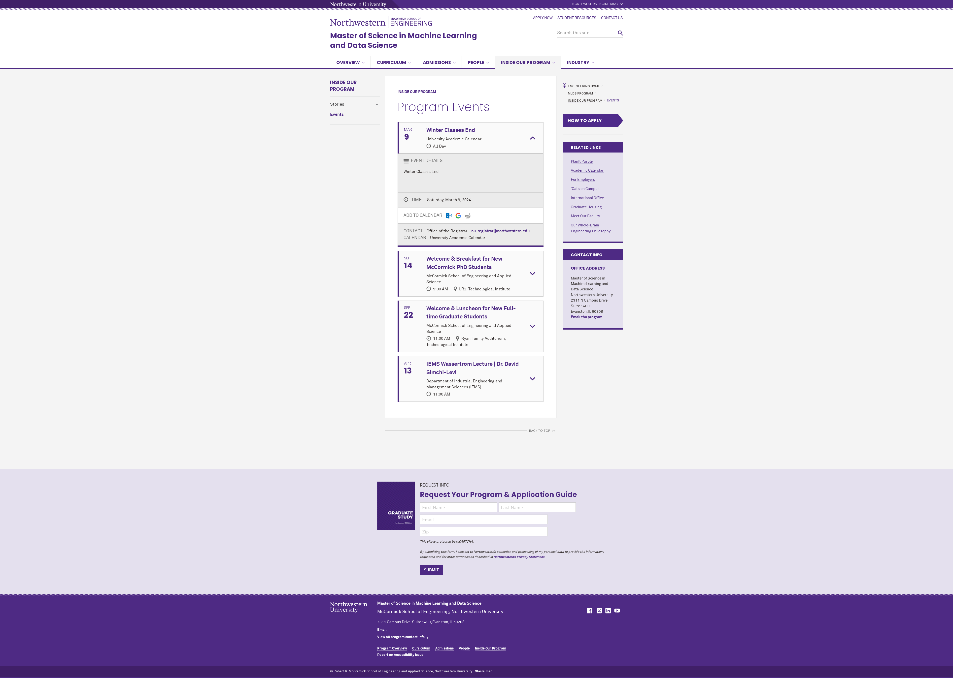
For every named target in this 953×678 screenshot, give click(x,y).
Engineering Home (584, 86)
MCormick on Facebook (589, 611)
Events (337, 115)
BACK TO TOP (539, 431)
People (476, 62)
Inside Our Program (525, 62)
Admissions (437, 62)
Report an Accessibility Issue (400, 655)
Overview (348, 62)
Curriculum (391, 62)
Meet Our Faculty (585, 216)
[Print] (468, 215)
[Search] (620, 33)
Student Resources (576, 18)
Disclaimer (483, 671)
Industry (578, 62)
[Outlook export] (449, 215)
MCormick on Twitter (598, 611)
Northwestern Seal (353, 615)
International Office (587, 198)
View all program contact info (401, 637)
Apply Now (543, 18)
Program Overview (392, 648)
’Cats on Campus (585, 189)
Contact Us (612, 18)
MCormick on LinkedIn (608, 611)
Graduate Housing (586, 207)
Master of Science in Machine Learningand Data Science (403, 40)
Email (381, 630)
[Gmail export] (458, 215)
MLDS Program (580, 93)
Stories (337, 104)
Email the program (586, 317)
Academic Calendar (587, 170)
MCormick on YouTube (617, 611)
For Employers (583, 180)
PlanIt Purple (582, 161)
